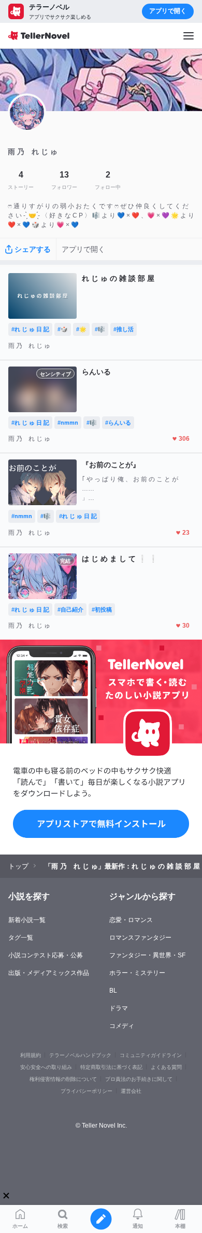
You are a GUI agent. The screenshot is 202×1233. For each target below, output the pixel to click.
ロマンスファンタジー (140, 937)
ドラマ (118, 1008)
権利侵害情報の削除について (63, 1079)
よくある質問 (166, 1067)
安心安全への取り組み (46, 1067)
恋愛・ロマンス (131, 920)
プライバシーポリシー (86, 1091)
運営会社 (131, 1091)
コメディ (121, 1025)
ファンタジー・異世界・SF (147, 955)
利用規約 (30, 1055)
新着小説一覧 (27, 920)
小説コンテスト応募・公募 (45, 955)
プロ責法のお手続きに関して (138, 1079)
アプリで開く (167, 11)
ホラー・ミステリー (137, 973)
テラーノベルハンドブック (80, 1055)
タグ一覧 (20, 937)
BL (113, 990)
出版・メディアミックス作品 (48, 973)
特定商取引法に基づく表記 (111, 1067)
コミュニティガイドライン (151, 1055)
